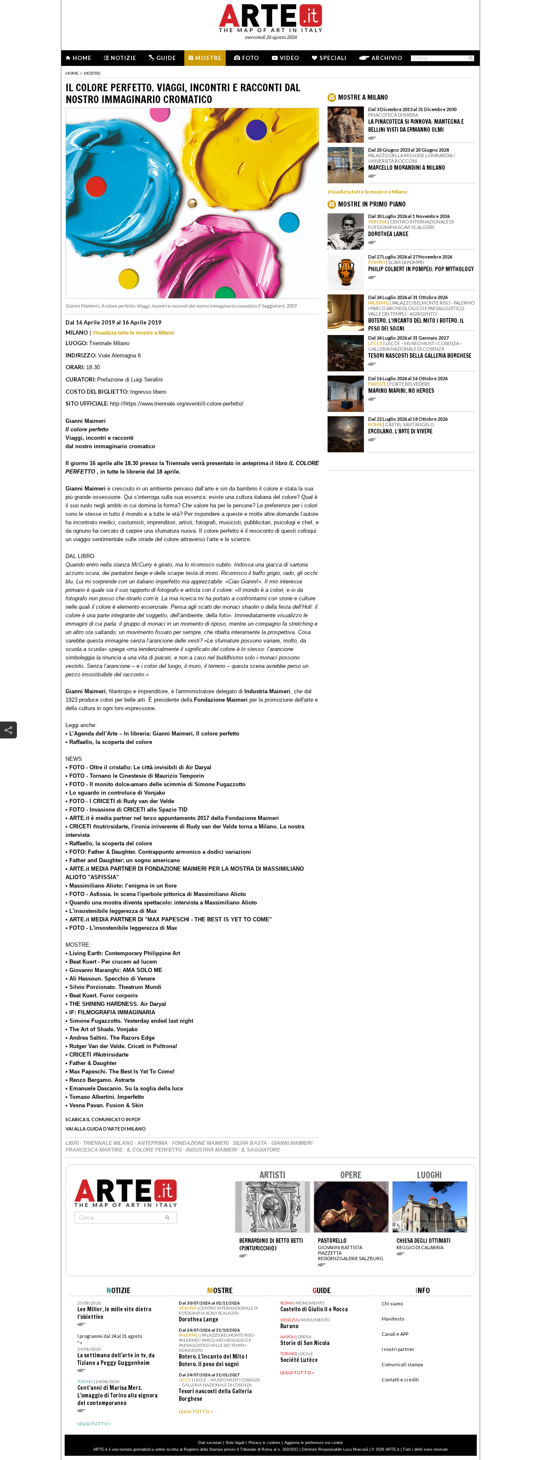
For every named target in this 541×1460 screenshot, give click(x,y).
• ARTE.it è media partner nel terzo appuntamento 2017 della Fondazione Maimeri (172, 818)
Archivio (387, 57)
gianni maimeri (292, 1143)
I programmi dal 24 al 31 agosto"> (116, 1350)
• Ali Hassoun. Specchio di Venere (110, 978)
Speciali (333, 57)
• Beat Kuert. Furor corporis (102, 995)
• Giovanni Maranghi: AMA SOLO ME (114, 970)
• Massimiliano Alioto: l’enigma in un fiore (121, 886)
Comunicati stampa (402, 1364)
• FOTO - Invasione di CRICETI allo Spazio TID (126, 809)
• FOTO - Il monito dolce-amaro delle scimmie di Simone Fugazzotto (156, 784)
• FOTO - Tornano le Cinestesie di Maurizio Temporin (135, 776)
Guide (166, 57)
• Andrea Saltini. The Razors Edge (110, 1038)
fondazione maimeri (201, 1143)
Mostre (208, 57)
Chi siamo (392, 1303)
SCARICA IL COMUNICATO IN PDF (103, 1119)
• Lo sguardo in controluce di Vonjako (115, 793)
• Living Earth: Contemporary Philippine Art (123, 953)
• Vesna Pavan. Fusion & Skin (104, 1105)
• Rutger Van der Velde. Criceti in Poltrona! (121, 1046)
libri (73, 1143)
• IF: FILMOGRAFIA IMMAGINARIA (110, 1012)
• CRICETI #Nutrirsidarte (97, 1054)
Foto (250, 57)
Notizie (123, 57)
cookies (273, 1443)
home (72, 73)
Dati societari (209, 1443)
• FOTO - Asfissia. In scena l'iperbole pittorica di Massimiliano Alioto (156, 894)
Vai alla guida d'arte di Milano (106, 1128)
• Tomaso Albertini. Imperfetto (105, 1097)
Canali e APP (395, 1334)
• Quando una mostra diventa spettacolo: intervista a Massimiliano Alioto (161, 902)
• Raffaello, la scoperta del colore (109, 742)
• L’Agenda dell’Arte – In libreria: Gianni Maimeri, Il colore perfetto (152, 733)
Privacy (255, 1443)
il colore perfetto (155, 1150)
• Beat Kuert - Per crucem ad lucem (111, 962)
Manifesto (393, 1318)
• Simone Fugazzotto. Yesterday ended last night (129, 1021)
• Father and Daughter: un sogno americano (123, 860)
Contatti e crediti (400, 1379)
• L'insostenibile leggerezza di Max (111, 911)
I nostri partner (398, 1349)
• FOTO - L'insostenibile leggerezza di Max (121, 928)
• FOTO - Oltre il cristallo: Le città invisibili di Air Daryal (138, 767)
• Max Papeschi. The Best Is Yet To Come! (120, 1071)
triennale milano (108, 1143)
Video (289, 57)
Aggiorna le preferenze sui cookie (313, 1443)
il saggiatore (261, 1150)
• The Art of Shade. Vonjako (102, 1029)
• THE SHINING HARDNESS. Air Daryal (116, 1004)
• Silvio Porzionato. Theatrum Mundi (113, 987)
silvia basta (250, 1143)
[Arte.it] (270, 17)
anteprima (153, 1143)
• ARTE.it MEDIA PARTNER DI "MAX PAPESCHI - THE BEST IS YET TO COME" (169, 919)
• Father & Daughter (91, 1063)
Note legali (235, 1443)
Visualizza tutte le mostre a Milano (133, 333)
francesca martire (95, 1150)
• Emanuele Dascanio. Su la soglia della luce (124, 1088)
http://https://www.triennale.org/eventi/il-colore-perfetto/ (176, 403)
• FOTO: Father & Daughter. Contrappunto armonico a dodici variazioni (158, 852)
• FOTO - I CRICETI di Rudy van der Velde (120, 801)
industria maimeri (212, 1150)
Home (82, 57)
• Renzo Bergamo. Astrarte (100, 1080)
